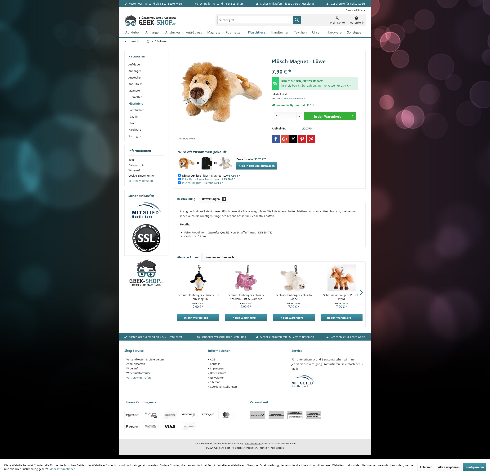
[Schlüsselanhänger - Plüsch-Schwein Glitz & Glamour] (246, 278)
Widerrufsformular (138, 373)
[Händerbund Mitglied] (146, 210)
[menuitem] (354, 10)
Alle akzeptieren (449, 467)
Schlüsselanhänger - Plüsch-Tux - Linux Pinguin (198, 297)
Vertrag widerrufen (140, 181)
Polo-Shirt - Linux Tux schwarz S (202, 179)
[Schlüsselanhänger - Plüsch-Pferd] (342, 278)
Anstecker (134, 77)
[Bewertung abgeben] (315, 66)
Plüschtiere (135, 103)
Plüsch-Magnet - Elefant (197, 183)
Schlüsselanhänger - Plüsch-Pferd (341, 297)
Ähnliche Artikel (187, 257)
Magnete (134, 90)
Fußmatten (135, 97)
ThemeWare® (276, 447)
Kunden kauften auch (220, 257)
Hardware (134, 129)
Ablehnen (426, 467)
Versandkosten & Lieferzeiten (145, 359)
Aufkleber (134, 64)
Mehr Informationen (62, 469)
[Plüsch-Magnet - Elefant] (226, 163)
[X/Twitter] (293, 139)
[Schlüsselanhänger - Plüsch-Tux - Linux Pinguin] (198, 278)
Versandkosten (253, 443)
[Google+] (285, 139)
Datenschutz (136, 165)
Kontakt (215, 364)
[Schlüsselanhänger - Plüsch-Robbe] (294, 278)
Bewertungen (213, 199)
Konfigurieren (475, 467)
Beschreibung (186, 199)
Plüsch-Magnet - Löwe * (211, 175)
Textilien (133, 116)
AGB (131, 160)
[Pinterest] (302, 139)
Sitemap (215, 382)
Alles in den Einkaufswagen (257, 166)
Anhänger (134, 71)
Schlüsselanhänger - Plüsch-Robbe (294, 297)
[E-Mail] (311, 139)
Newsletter (217, 377)
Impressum (217, 368)
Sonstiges (134, 136)
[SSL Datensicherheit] (146, 238)
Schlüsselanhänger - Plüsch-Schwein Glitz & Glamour (246, 297)
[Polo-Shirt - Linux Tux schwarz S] (207, 163)
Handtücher (136, 110)
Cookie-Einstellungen (141, 175)
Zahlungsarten (135, 364)
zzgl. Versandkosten (294, 98)
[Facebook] (276, 139)
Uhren (132, 123)
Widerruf (134, 170)
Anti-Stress (135, 84)
